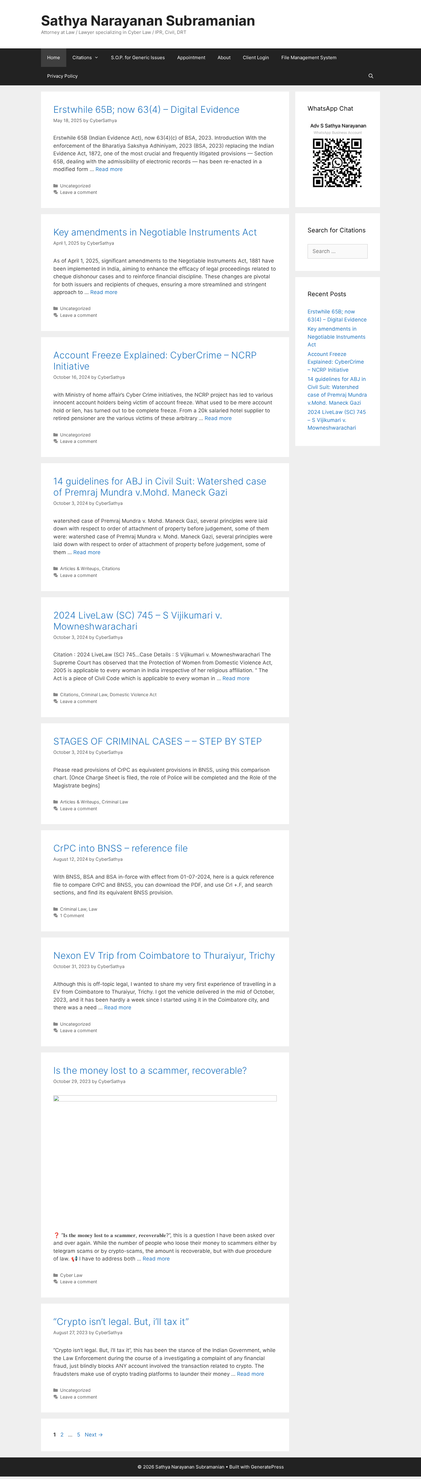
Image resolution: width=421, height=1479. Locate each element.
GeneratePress (267, 1467)
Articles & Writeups (79, 568)
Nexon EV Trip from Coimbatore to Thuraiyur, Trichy (164, 955)
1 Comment (72, 915)
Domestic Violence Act (133, 694)
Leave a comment (78, 192)
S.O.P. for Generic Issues (138, 57)
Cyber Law (71, 1275)
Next (94, 1435)
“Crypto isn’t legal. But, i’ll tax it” (121, 1321)
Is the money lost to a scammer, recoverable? (150, 1070)
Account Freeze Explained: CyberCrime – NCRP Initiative (336, 362)
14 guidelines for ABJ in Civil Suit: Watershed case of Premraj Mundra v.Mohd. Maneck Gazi (159, 487)
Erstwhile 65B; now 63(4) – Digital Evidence (146, 109)
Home (53, 57)
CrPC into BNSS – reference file (120, 848)
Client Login (256, 57)
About (224, 57)
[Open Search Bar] (371, 76)
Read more (109, 169)
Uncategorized (75, 185)
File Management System (309, 57)
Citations (82, 57)
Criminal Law (94, 694)
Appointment (191, 57)
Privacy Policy (62, 76)
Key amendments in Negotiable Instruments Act (155, 232)
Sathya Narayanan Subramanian (148, 20)
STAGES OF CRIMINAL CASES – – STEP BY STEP (157, 741)
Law (93, 909)
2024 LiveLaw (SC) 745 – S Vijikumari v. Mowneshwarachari (337, 420)
